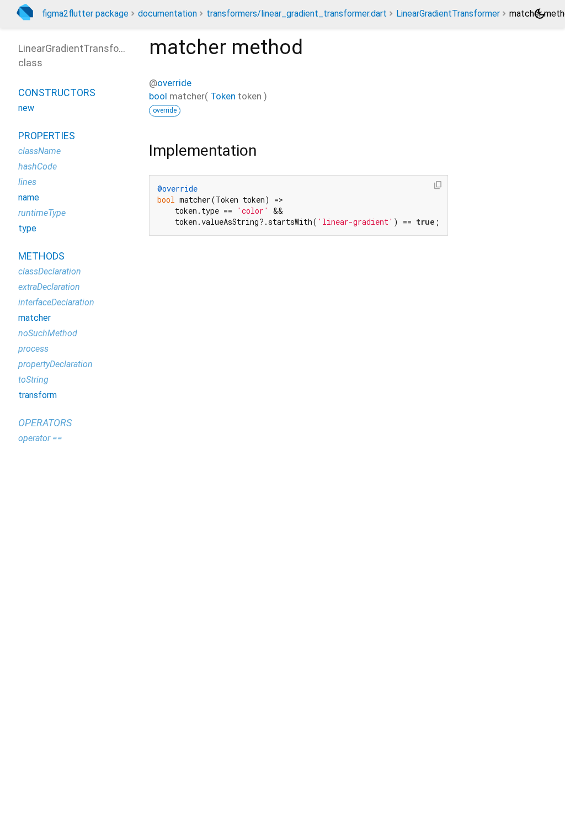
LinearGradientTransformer (448, 13)
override (174, 82)
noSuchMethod (47, 333)
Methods (41, 256)
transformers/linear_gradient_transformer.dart (296, 13)
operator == (40, 438)
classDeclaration (49, 271)
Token (223, 96)
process (33, 348)
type (27, 228)
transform (37, 395)
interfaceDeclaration (56, 302)
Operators (45, 422)
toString (33, 379)
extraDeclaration (49, 287)
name (28, 197)
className (39, 151)
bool (158, 96)
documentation (167, 13)
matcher (34, 318)
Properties (46, 135)
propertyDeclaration (55, 364)
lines (27, 182)
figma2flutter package (85, 13)
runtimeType (42, 213)
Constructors (56, 92)
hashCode (37, 166)
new (26, 108)
